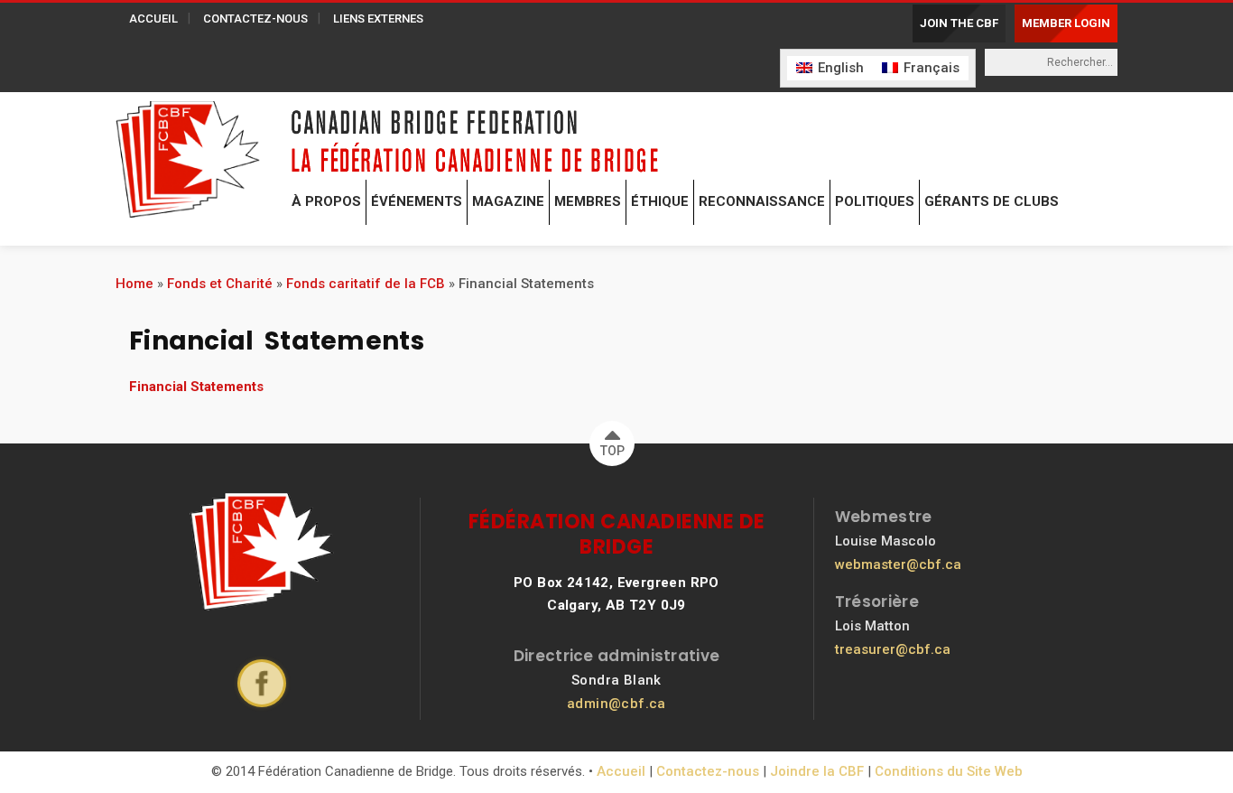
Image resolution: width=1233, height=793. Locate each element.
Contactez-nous (707, 771)
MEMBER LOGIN (1066, 23)
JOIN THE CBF (959, 23)
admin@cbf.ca (616, 703)
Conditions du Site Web (949, 771)
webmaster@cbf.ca (898, 564)
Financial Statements (196, 386)
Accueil (621, 771)
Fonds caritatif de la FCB (365, 283)
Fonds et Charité (220, 283)
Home (134, 283)
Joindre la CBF (817, 771)
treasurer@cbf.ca (892, 649)
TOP (612, 450)
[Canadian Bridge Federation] (188, 155)
